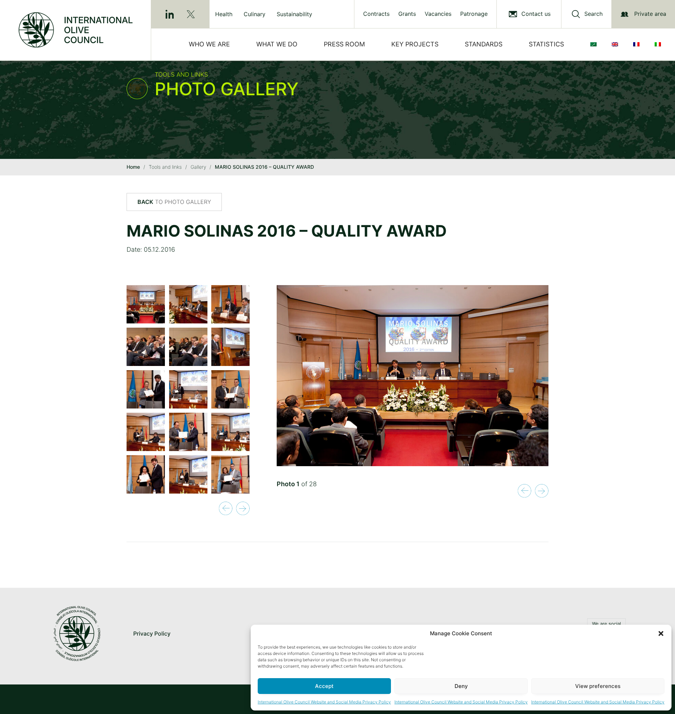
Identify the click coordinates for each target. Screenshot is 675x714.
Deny (461, 686)
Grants (407, 14)
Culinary (254, 14)
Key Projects (414, 44)
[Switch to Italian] (659, 44)
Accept (324, 686)
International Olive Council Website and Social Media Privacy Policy (324, 702)
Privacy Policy (152, 633)
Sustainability (294, 14)
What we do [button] (276, 44)
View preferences (598, 686)
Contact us (536, 14)
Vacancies (438, 14)
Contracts (376, 14)
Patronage (474, 14)
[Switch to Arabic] (594, 44)
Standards (483, 44)
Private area (650, 13)
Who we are (209, 44)
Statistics (546, 44)
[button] (660, 633)
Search (593, 14)
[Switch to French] (637, 44)
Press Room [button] (344, 44)
